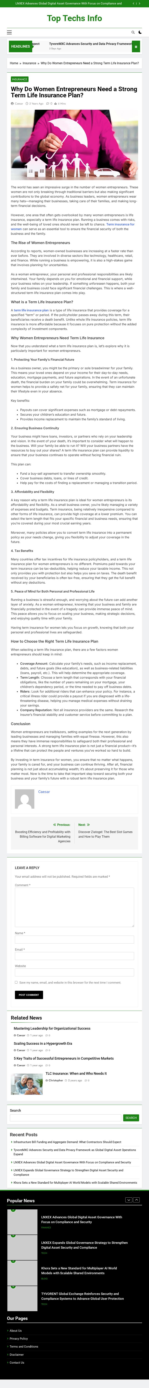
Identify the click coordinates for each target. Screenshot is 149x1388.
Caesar (19, 103)
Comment (22, 885)
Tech (44, 1231)
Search (15, 1110)
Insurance (19, 79)
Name (20, 933)
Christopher (56, 1080)
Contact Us (17, 1362)
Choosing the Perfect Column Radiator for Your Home (80, 1300)
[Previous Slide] (133, 3)
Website (20, 966)
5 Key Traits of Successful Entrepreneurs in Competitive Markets (64, 1058)
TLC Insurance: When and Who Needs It (76, 1073)
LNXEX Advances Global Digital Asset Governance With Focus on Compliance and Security (72, 1162)
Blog (44, 1257)
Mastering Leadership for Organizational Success (52, 1028)
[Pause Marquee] (136, 46)
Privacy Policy (19, 1338)
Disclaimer (17, 1354)
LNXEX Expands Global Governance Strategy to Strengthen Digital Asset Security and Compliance (67, 3)
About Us (16, 1330)
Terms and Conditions (24, 1346)
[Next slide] (139, 3)
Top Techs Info (74, 18)
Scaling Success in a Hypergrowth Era (43, 1043)
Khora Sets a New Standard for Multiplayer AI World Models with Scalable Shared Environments (75, 1182)
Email (20, 949)
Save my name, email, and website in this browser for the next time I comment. (70, 982)
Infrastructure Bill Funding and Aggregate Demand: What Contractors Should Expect (67, 1142)
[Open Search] (133, 32)
